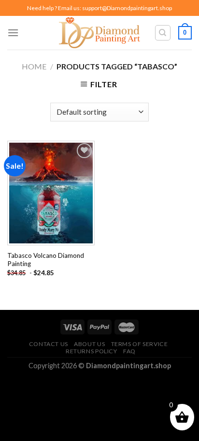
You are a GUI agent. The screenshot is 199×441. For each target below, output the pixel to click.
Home (34, 66)
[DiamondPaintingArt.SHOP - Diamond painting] (100, 32)
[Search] (163, 32)
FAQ (129, 351)
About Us (89, 343)
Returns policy (91, 351)
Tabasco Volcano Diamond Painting (45, 260)
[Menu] (13, 32)
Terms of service (139, 343)
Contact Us (48, 343)
